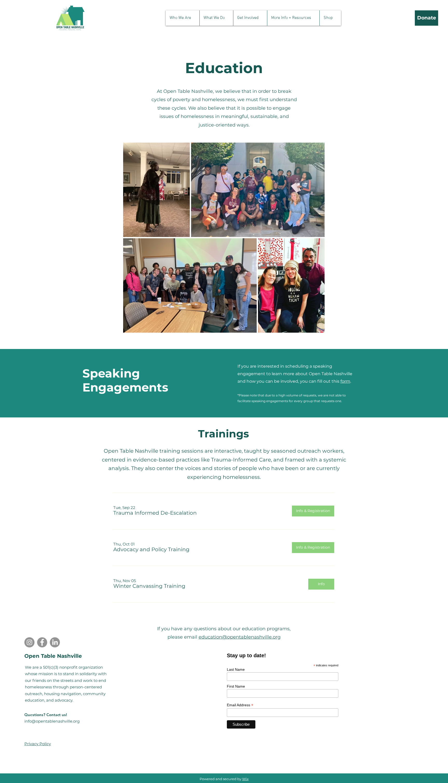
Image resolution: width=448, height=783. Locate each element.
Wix (245, 779)
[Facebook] (42, 642)
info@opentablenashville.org (52, 721)
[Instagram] (29, 642)
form (345, 381)
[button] (182, 18)
